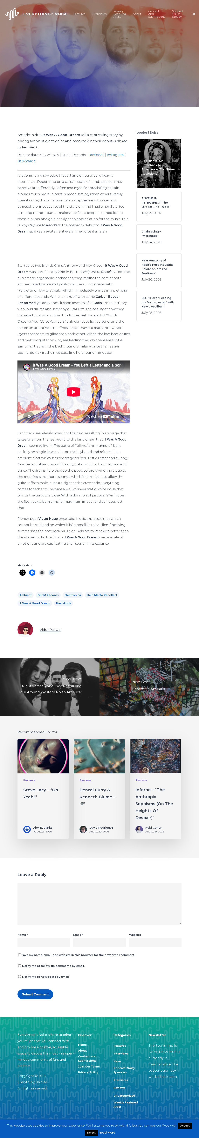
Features (119, 1045)
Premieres (120, 1080)
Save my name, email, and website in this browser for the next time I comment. (78, 955)
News (117, 1061)
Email (78, 935)
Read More (107, 1132)
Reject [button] (91, 1132)
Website (135, 935)
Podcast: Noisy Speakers (124, 1070)
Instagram (115, 155)
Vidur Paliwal (50, 630)
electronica (73, 595)
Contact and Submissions (87, 1058)
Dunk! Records (48, 595)
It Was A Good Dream (34, 603)
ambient (25, 595)
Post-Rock (63, 603)
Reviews (99, 86)
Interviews (120, 1053)
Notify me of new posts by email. (45, 977)
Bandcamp (26, 161)
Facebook (96, 155)
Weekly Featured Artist (125, 1104)
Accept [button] (185, 1125)
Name (22, 935)
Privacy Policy (88, 1072)
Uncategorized (124, 1095)
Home (82, 1045)
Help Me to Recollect (102, 595)
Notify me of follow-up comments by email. (53, 966)
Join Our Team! (89, 1066)
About (82, 1050)
